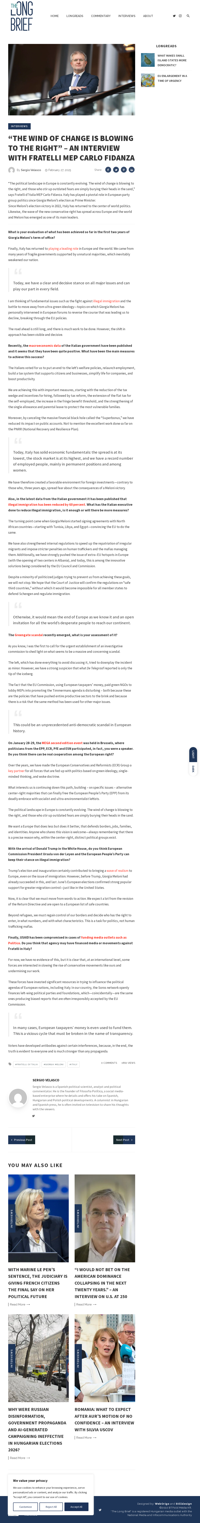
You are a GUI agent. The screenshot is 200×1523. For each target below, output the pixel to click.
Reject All (51, 1507)
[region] (51, 1494)
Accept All (76, 1507)
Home (55, 16)
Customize (25, 1507)
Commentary (101, 16)
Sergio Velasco (31, 170)
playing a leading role (63, 248)
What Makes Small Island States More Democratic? (172, 60)
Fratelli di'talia (27, 1064)
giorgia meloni (54, 1064)
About (148, 16)
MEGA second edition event (62, 743)
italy (74, 1064)
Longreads (74, 16)
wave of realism (117, 871)
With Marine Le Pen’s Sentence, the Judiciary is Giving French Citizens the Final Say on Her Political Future (37, 1283)
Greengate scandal (29, 635)
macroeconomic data (45, 345)
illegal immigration (106, 301)
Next (122, 1140)
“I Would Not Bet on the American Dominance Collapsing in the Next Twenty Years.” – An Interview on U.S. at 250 (102, 1283)
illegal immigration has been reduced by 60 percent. (47, 504)
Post (23, 1140)
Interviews (126, 16)
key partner (16, 771)
